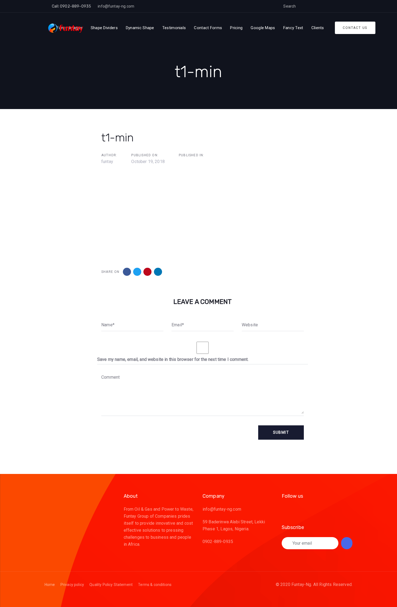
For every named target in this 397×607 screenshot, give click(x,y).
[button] (304, 6)
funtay (107, 161)
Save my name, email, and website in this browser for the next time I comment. (172, 359)
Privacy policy (72, 584)
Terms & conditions (154, 584)
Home (50, 584)
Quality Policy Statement (111, 584)
